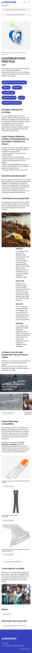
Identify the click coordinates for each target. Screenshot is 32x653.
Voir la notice (6, 614)
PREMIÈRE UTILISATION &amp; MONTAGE (14, 82)
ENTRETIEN (6, 87)
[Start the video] (29, 389)
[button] (11, 405)
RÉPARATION (17, 87)
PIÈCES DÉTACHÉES (8, 92)
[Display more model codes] (8, 54)
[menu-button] (28, 2)
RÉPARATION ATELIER (9, 97)
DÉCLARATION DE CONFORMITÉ (11, 102)
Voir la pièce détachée (8, 486)
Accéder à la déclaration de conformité (14, 625)
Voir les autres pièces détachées (12, 561)
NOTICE (21, 97)
